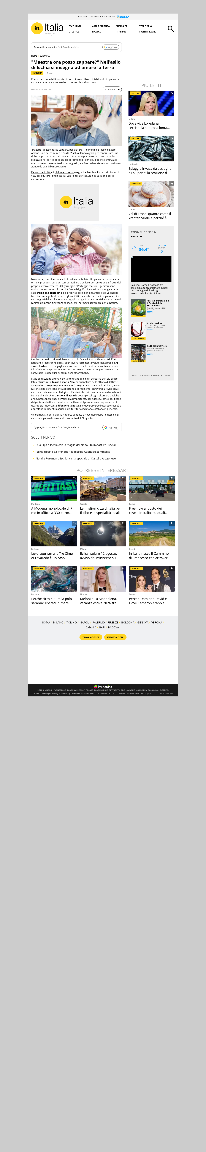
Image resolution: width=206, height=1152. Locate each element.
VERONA (156, 622)
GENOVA (142, 622)
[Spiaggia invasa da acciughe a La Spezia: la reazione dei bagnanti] (151, 148)
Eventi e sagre (147, 31)
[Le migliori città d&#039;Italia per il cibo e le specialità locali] (103, 488)
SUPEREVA (164, 690)
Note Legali (46, 694)
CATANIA (91, 627)
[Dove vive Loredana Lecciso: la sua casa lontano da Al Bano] (151, 103)
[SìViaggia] (123, 16)
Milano (132, 119)
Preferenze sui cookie (80, 694)
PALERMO (98, 622)
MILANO (58, 622)
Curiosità (121, 26)
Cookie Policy (64, 694)
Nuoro (83, 594)
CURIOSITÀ (45, 55)
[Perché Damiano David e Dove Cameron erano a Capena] (152, 579)
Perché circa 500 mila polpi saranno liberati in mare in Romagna (52, 602)
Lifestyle (74, 31)
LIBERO (41, 690)
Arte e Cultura (101, 26)
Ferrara (35, 594)
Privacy (55, 694)
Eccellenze (75, 26)
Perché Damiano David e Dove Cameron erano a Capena (148, 602)
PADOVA (113, 627)
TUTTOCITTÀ (114, 690)
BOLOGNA (127, 622)
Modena (35, 504)
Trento (131, 209)
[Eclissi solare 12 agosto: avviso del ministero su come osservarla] (103, 533)
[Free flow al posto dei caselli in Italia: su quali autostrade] (152, 488)
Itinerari (121, 31)
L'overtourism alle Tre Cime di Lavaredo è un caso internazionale (52, 557)
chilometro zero (64, 172)
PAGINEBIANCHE (101, 690)
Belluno (35, 549)
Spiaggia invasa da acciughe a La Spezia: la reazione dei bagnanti (149, 172)
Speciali (96, 31)
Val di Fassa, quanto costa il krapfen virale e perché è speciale (149, 217)
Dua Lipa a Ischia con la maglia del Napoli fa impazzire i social (76, 445)
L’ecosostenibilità (41, 172)
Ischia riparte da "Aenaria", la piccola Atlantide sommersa (73, 451)
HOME (34, 55)
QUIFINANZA (141, 690)
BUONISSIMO (153, 690)
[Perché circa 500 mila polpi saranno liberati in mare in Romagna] (54, 579)
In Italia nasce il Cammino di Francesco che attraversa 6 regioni (150, 557)
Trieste (83, 504)
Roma (132, 594)
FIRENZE (113, 622)
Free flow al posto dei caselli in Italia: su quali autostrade (147, 512)
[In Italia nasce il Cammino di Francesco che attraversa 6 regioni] (152, 533)
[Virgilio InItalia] (47, 29)
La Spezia (133, 164)
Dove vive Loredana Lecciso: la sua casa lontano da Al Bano (149, 127)
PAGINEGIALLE (60, 690)
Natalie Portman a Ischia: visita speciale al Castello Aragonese (76, 458)
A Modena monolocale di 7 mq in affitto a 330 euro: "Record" (51, 512)
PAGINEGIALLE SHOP (76, 690)
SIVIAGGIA (131, 690)
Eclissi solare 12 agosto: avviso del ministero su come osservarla (98, 557)
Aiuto (92, 694)
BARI (102, 627)
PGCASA (89, 690)
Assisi (132, 549)
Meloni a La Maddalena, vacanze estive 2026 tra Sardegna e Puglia (98, 602)
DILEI (123, 690)
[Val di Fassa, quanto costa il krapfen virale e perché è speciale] (151, 194)
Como (132, 504)
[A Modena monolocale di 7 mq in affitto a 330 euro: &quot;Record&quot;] (54, 488)
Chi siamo (37, 694)
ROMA (46, 622)
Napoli (50, 73)
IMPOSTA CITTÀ (115, 637)
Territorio (145, 26)
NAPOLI (84, 622)
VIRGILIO (48, 690)
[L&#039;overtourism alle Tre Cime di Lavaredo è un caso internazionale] (54, 533)
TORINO (72, 622)
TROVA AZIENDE (90, 637)
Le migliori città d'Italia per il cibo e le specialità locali (100, 510)
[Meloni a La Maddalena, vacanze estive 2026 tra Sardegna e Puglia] (103, 579)
